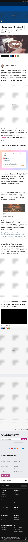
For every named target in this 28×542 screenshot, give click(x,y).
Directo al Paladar (4, 509)
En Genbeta (5, 213)
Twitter (13, 56)
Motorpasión (17, 509)
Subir (23, 485)
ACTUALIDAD (4, 4)
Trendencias (3, 517)
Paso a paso (4, 458)
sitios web (12, 325)
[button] (10, 65)
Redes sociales (4, 466)
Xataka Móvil (4, 494)
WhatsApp (3, 471)
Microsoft (26, 20)
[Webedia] (25, 1)
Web (7, 325)
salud (18, 325)
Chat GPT (13, 429)
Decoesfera (3, 519)
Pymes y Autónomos (18, 519)
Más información (15, 540)
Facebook (11, 56)
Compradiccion (4, 521)
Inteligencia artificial (5, 461)
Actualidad (16, 458)
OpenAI (4, 20)
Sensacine (16, 500)
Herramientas (17, 461)
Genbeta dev (17, 463)
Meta (14, 20)
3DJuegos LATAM (18, 527)
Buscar (26, 480)
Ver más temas (5, 475)
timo (2, 468)
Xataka (2, 492)
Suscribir (24, 439)
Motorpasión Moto (18, 510)
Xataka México (4, 527)
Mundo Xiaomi (4, 499)
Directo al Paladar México (6, 533)
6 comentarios (6, 55)
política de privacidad (18, 442)
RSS (17, 448)
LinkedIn (23, 448)
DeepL (18, 306)
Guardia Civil (19, 20)
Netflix (15, 468)
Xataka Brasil (4, 529)
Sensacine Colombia (18, 531)
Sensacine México (18, 529)
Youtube (12, 448)
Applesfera (3, 496)
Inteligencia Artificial (18, 471)
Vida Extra (16, 494)
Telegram (15, 448)
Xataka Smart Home (5, 498)
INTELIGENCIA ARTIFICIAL (14, 4)
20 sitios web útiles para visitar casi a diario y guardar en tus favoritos (13, 215)
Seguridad (3, 463)
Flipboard (15, 56)
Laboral (16, 466)
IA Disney (19, 429)
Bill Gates (9, 20)
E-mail (18, 56)
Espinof (15, 502)
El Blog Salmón (17, 517)
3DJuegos (16, 492)
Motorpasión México (18, 533)
